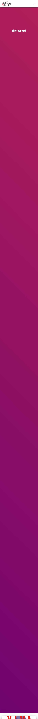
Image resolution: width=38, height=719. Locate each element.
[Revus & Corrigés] (7, 3)
